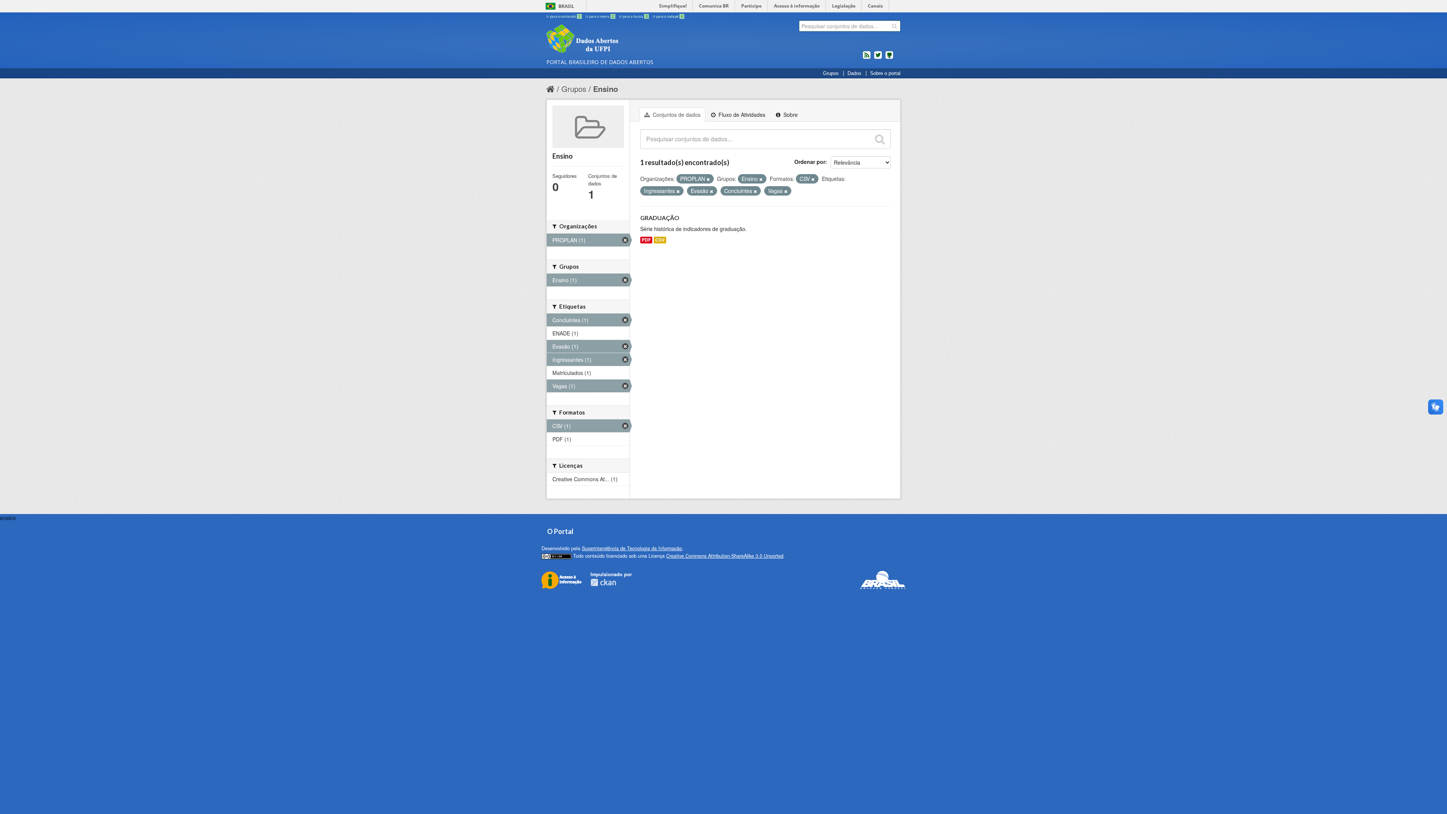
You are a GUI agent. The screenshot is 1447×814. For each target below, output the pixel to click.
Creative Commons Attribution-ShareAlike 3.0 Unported (724, 555)
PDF (646, 240)
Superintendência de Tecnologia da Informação (632, 548)
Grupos (831, 73)
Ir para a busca (633, 16)
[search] (894, 26)
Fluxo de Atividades (741, 114)
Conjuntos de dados (676, 114)
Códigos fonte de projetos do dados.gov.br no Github (889, 58)
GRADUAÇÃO (659, 217)
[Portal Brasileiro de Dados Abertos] (627, 39)
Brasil (566, 6)
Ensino (605, 88)
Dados (854, 73)
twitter (878, 58)
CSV (660, 240)
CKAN (603, 582)
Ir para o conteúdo (563, 16)
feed (866, 58)
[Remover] (708, 179)
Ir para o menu (600, 16)
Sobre (790, 114)
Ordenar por (809, 161)
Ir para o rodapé (668, 16)
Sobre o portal (885, 73)
